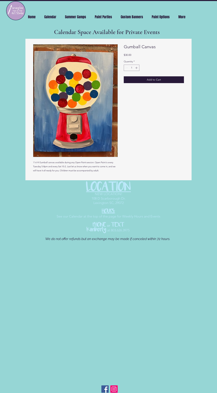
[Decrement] (126, 68)
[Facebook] (105, 389)
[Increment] (137, 68)
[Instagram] (114, 389)
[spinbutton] (132, 68)
